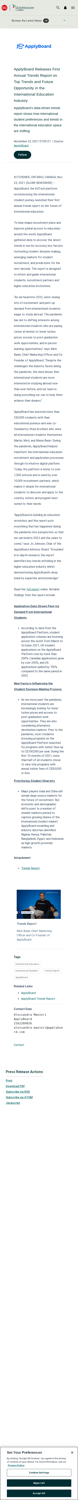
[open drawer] (73, 7)
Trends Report (30, 868)
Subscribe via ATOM (19, 1097)
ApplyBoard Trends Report (38, 998)
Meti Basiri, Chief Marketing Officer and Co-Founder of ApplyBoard (34, 935)
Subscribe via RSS (18, 1092)
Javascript (13, 1103)
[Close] (72, 1453)
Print (9, 1080)
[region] (39, 1473)
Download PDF (15, 1086)
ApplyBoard (21, 145)
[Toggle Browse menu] (64, 20)
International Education (27, 964)
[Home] (17, 7)
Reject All (38, 1483)
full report (33, 589)
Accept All (39, 1493)
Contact (19, 1045)
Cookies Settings (39, 1472)
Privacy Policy (16, 1465)
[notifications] (65, 7)
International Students (26, 970)
